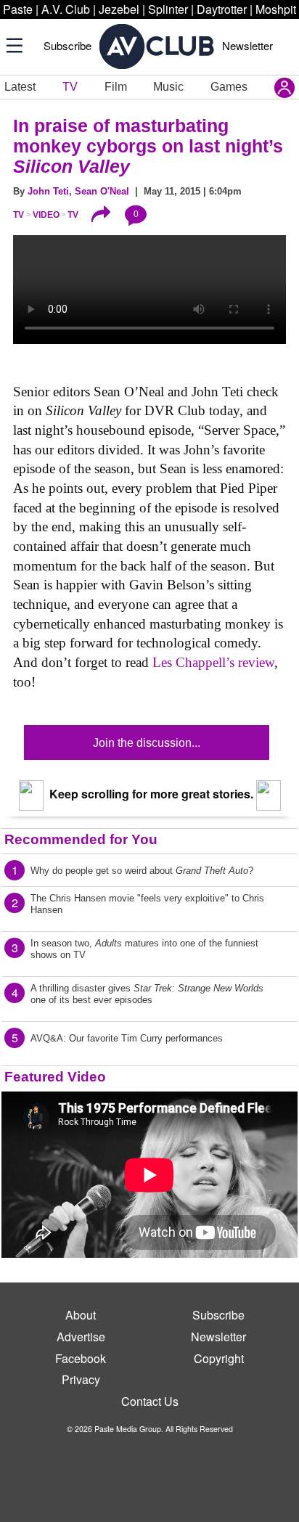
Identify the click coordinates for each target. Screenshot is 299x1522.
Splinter (168, 9)
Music (168, 87)
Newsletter (247, 45)
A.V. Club (65, 9)
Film (116, 87)
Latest (20, 87)
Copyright (219, 1358)
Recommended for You (80, 839)
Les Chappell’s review (213, 662)
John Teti (48, 191)
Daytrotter (222, 9)
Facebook (80, 1358)
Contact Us (150, 1401)
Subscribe (67, 45)
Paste (18, 9)
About (80, 1314)
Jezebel (119, 9)
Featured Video (55, 1076)
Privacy (81, 1379)
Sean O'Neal (102, 191)
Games (228, 87)
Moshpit (275, 9)
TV (70, 87)
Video (46, 215)
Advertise (81, 1336)
